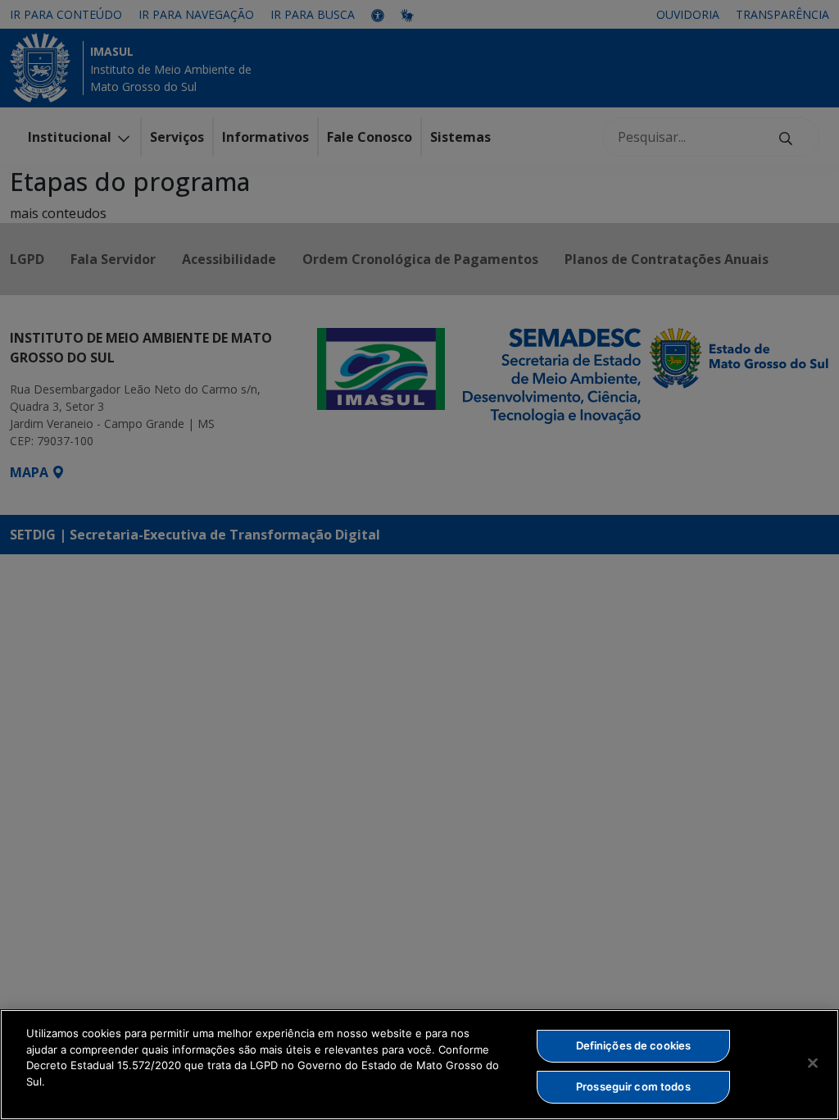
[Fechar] (813, 1063)
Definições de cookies (634, 1045)
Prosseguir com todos (633, 1086)
